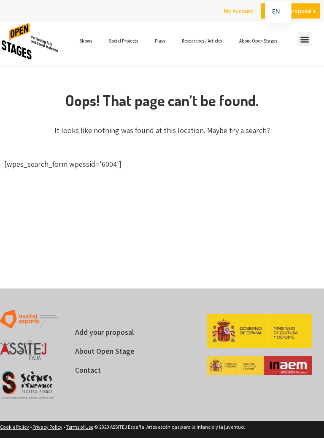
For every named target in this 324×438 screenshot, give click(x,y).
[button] (304, 39)
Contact (88, 370)
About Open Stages (258, 41)
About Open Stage (105, 351)
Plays (160, 41)
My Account (239, 11)
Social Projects (123, 41)
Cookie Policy (14, 427)
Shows (85, 41)
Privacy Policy (47, 427)
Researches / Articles (202, 41)
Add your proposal (104, 332)
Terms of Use (79, 427)
